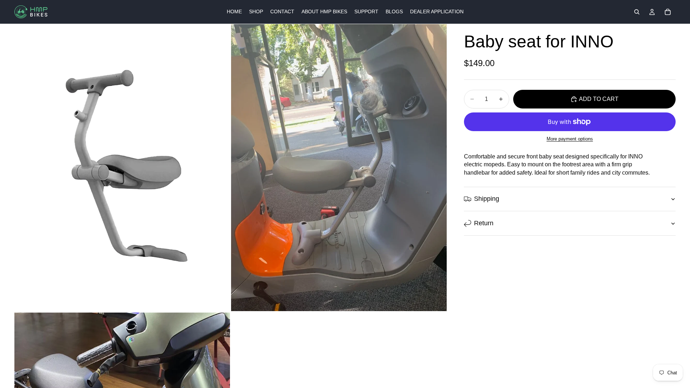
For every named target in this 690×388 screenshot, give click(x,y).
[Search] (637, 12)
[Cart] (668, 12)
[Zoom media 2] (339, 167)
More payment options (570, 139)
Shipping (486, 198)
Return (483, 223)
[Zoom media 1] (122, 167)
